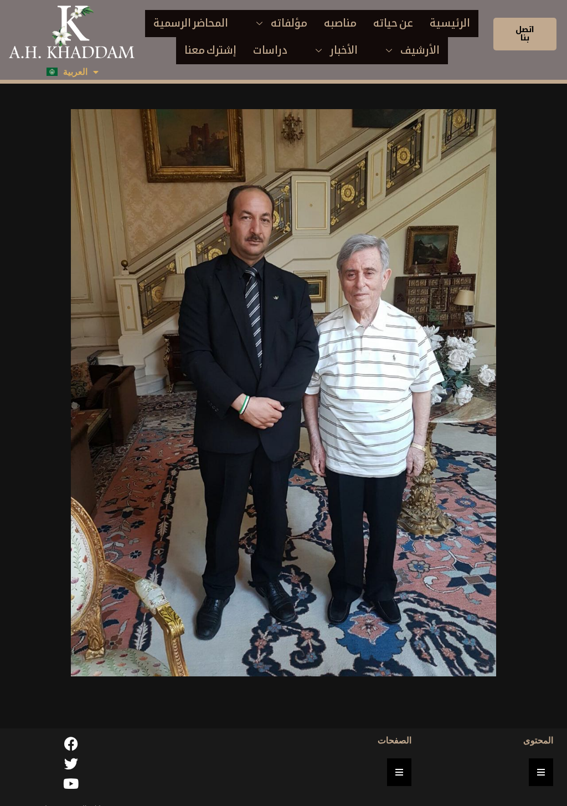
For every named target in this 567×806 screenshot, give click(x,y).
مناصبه (340, 23)
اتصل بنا (525, 33)
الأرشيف (420, 50)
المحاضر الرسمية (190, 23)
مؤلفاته (289, 23)
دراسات (270, 50)
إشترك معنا (210, 50)
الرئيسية (450, 23)
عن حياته (393, 23)
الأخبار (344, 50)
